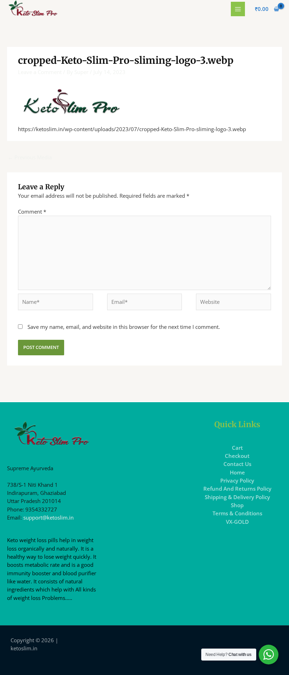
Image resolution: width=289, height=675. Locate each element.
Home (237, 472)
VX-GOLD (237, 521)
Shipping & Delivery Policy (237, 497)
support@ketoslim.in (48, 517)
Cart (237, 447)
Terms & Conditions (237, 513)
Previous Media (30, 157)
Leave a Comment (40, 71)
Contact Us (237, 463)
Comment (32, 211)
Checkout (237, 455)
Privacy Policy (237, 480)
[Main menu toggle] (238, 9)
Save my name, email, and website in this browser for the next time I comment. (123, 326)
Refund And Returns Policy (237, 488)
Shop (237, 505)
